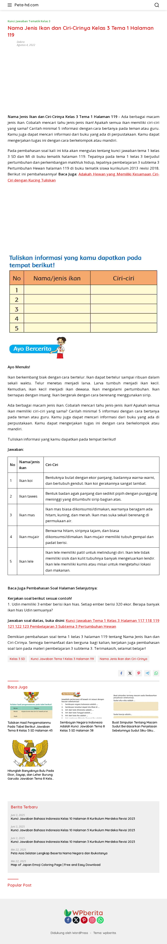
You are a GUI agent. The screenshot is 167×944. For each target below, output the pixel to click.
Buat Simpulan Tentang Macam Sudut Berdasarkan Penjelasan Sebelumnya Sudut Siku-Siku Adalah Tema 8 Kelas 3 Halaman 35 (135, 726)
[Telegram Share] (147, 673)
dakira (21, 42)
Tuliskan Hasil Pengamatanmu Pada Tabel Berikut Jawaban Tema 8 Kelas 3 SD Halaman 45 (30, 726)
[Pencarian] (156, 5)
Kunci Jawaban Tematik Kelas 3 (29, 21)
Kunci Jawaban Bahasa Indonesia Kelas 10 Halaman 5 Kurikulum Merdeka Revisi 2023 (73, 830)
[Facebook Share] (121, 673)
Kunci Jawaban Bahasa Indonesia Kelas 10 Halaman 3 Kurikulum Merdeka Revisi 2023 (73, 842)
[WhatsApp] (100, 920)
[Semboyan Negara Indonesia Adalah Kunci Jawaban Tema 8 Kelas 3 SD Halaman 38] (83, 705)
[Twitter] (76, 920)
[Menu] (10, 5)
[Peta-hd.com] (83, 912)
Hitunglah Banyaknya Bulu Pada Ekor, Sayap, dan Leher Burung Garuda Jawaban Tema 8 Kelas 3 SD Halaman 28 (31, 775)
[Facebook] (68, 920)
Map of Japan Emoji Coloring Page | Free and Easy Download (55, 865)
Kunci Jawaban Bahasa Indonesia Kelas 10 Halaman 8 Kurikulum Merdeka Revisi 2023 (73, 819)
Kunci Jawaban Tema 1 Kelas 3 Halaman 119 (62, 659)
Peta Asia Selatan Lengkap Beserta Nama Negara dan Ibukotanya (59, 853)
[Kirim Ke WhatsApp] (156, 673)
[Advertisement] (83, 78)
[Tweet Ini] (130, 673)
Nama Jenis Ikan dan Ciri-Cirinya (123, 659)
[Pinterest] (84, 920)
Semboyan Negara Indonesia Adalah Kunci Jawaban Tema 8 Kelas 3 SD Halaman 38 (82, 726)
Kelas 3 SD (17, 659)
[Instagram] (92, 920)
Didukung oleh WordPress (69, 933)
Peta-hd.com (26, 4)
